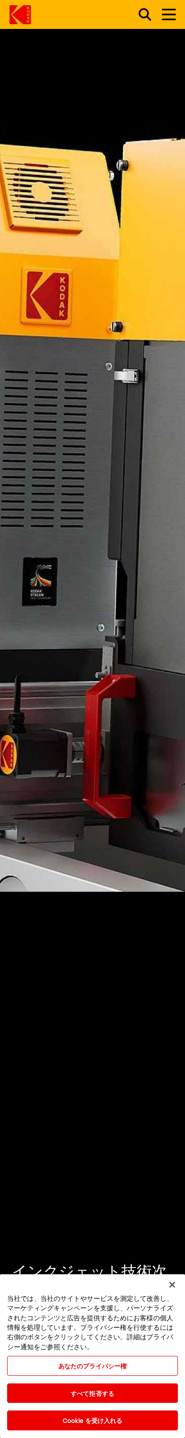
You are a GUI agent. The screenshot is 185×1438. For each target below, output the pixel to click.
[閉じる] (172, 1284)
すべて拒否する (92, 1393)
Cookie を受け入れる (93, 1420)
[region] (92, 1356)
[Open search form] (139, 14)
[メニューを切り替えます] (164, 14)
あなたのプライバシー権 (92, 1365)
